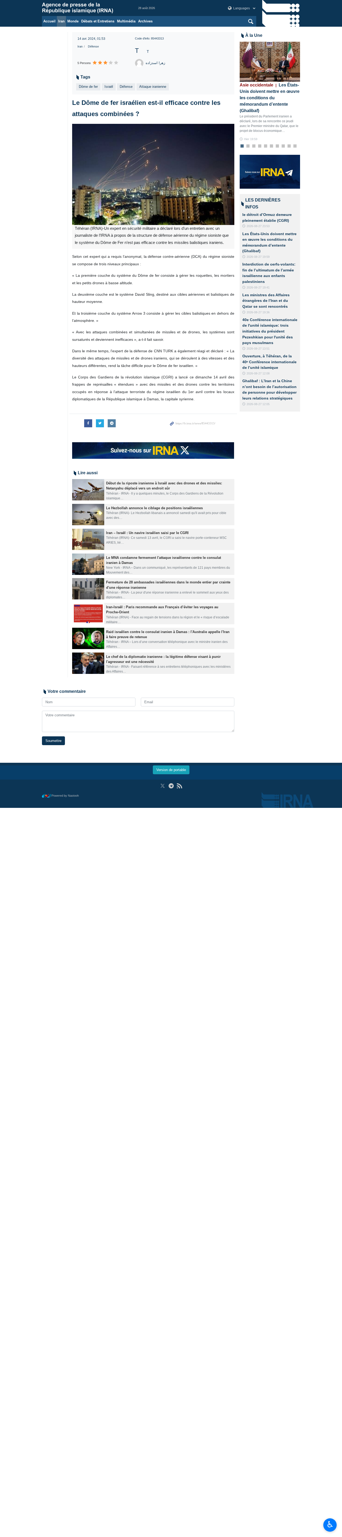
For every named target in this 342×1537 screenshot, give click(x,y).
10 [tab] (295, 146)
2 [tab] (248, 146)
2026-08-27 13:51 (258, 348)
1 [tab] (242, 146)
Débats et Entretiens (97, 21)
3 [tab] (254, 146)
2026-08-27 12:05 (258, 404)
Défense (93, 46)
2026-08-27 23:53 (258, 226)
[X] (162, 786)
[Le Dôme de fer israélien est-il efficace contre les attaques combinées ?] (153, 174)
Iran (61, 21)
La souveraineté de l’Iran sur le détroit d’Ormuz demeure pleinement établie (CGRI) (268, 215)
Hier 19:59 (250, 139)
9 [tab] (289, 146)
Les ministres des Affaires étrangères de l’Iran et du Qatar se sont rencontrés (266, 301)
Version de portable (171, 770)
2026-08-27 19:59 (258, 256)
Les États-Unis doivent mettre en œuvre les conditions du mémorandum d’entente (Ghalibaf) (270, 98)
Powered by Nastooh (65, 795)
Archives (145, 21)
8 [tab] (283, 146)
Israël (108, 87)
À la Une (253, 35)
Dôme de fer (88, 87)
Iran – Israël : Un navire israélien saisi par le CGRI (147, 533)
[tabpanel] (270, 92)
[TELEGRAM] (171, 786)
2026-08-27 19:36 (258, 312)
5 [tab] (265, 146)
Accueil (49, 21)
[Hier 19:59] (270, 62)
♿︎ (330, 1524)
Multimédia (126, 21)
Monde (73, 21)
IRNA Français (84, 8)
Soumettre (53, 741)
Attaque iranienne (152, 87)
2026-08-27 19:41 (258, 287)
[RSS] (179, 786)
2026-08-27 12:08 (258, 373)
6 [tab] (271, 146)
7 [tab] (277, 146)
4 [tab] (260, 146)
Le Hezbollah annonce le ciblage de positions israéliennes (154, 508)
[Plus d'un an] (88, 489)
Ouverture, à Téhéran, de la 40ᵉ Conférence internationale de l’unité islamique (269, 362)
